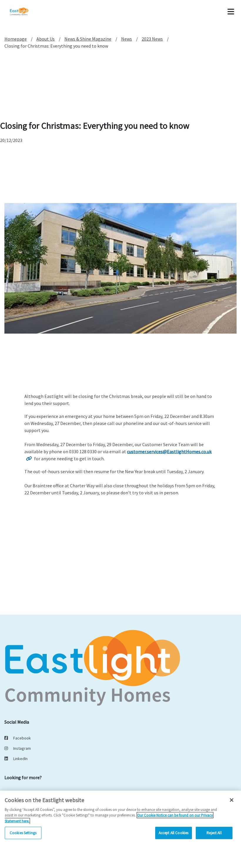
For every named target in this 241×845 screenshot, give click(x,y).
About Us (45, 39)
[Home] (27, 11)
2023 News (152, 39)
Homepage (15, 39)
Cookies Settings (23, 832)
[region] (120, 818)
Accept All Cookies (173, 832)
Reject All (214, 832)
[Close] (231, 800)
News (126, 39)
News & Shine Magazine (87, 39)
